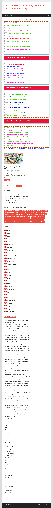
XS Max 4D (9, 247)
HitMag (47, 504)
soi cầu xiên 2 (27, 218)
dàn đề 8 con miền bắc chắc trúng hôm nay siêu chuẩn (17, 341)
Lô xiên (9, 275)
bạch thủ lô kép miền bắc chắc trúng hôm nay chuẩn (16, 330)
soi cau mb (13, 214)
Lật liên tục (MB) (11, 258)
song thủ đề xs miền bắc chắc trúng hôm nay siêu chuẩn (17, 202)
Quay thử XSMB (11, 306)
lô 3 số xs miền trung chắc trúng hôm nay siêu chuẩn (16, 383)
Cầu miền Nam (10, 267)
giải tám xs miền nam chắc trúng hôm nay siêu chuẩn (16, 403)
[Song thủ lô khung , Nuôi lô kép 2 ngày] (14, 159)
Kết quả (9, 239)
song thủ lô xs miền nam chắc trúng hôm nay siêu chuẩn (17, 414)
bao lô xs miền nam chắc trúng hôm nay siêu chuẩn (16, 396)
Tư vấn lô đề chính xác (9, 418)
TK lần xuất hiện (11, 289)
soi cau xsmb (43, 214)
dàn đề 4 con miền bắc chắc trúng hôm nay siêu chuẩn (17, 337)
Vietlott (9, 241)
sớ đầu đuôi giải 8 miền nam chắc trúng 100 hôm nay (17, 407)
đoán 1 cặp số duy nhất (40, 221)
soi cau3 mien (31, 212)
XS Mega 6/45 (10, 244)
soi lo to (11, 219)
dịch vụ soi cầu (25, 210)
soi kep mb (7, 219)
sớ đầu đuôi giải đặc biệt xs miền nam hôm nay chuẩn (17, 405)
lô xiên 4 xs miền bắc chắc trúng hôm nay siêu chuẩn (16, 198)
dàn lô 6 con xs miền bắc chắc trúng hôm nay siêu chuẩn (17, 350)
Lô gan (8, 272)
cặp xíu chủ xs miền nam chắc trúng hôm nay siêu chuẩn (17, 400)
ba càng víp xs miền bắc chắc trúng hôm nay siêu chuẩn (17, 326)
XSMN (8, 233)
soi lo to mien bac (23, 219)
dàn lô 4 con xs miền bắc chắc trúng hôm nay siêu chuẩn (17, 348)
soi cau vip (31, 214)
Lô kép (8, 278)
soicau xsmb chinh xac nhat (10, 216)
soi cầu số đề (15, 218)
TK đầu (9, 281)
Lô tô (6, 480)
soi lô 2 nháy (30, 219)
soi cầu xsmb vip (34, 218)
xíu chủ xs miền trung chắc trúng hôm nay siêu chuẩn (17, 390)
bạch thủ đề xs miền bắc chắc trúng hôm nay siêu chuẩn (17, 328)
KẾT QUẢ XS (7, 420)
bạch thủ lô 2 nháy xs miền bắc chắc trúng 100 (15, 324)
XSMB (8, 230)
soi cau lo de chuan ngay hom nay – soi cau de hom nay (25, 7)
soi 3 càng (21, 212)
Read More (6, 180)
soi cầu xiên (21, 218)
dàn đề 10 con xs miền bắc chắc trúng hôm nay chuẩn (17, 344)
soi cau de (42, 212)
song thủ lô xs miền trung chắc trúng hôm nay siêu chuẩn (17, 392)
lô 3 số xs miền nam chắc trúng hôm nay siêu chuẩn (16, 409)
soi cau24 (37, 212)
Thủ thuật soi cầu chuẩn (9, 165)
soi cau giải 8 (7, 214)
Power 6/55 (10, 250)
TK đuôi (9, 283)
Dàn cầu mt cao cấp (9, 372)
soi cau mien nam (19, 214)
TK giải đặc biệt (10, 286)
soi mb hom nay (7, 221)
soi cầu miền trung (8, 218)
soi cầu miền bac (41, 216)
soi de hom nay (41, 218)
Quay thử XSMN (11, 311)
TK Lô (6, 460)
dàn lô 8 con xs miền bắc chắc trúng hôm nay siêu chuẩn (17, 354)
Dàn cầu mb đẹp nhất (9, 322)
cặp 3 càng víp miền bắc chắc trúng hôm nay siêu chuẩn (17, 335)
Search (19, 186)
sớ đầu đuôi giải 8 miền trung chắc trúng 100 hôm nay (17, 385)
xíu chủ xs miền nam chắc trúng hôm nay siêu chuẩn (16, 411)
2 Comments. (13, 171)
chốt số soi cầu (11, 210)
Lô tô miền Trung (11, 300)
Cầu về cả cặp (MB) (9, 451)
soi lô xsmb (41, 219)
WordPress (41, 504)
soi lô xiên (36, 219)
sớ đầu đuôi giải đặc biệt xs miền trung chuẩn (15, 387)
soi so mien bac (22, 221)
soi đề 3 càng (32, 221)
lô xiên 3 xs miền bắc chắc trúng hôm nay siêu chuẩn (16, 361)
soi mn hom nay (15, 221)
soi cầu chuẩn (29, 216)
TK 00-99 (9, 292)
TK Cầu (6, 445)
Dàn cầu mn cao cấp (9, 394)
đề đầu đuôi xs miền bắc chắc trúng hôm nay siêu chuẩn (17, 357)
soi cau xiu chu (37, 214)
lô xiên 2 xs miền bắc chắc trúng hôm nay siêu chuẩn (16, 194)
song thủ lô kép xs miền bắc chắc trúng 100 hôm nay (16, 368)
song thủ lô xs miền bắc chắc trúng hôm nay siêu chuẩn (17, 196)
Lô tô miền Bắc (10, 294)
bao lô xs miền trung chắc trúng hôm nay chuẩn (15, 374)
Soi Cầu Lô (35, 216)
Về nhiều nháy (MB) (11, 264)
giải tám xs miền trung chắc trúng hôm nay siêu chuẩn (17, 381)
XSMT (8, 236)
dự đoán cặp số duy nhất (9, 212)
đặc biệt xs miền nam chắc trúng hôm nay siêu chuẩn (16, 398)
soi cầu (17, 216)
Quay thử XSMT (11, 309)
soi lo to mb (16, 219)
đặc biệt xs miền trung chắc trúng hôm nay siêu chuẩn (17, 379)
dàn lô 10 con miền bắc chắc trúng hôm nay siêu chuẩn (17, 200)
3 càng (6, 210)
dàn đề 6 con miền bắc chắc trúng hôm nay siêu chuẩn (17, 339)
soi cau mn (26, 214)
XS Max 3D (9, 253)
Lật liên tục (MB (8, 449)
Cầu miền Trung (11, 269)
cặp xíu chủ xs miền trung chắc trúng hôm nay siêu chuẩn (17, 376)
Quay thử (9, 303)
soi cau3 (26, 212)
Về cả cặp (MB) (10, 261)
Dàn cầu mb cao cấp (9, 353)
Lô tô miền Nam (10, 297)
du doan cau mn (18, 210)
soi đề (27, 221)
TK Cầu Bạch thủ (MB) (12, 255)
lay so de (16, 212)
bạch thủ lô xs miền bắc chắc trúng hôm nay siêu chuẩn (17, 333)
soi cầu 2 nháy (22, 216)
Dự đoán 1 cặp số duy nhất (42, 210)
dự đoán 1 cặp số (32, 210)
